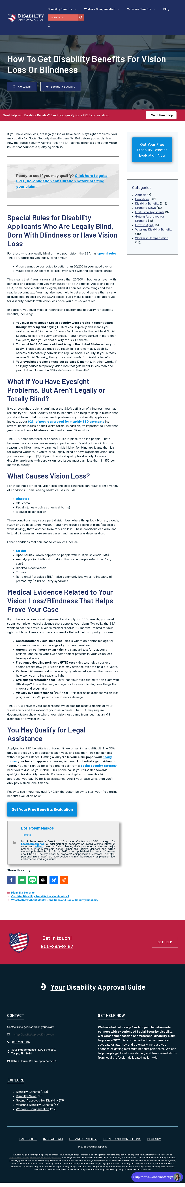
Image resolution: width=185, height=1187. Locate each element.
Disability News (145, 208)
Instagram (53, 1139)
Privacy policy (83, 1139)
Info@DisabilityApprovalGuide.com (34, 1034)
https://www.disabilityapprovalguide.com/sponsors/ (35, 1157)
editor (39, 846)
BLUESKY (154, 1139)
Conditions (142, 199)
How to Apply (144, 225)
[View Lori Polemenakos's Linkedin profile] (14, 843)
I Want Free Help (161, 115)
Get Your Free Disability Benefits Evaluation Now (152, 149)
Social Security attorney (99, 765)
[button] (49, 26)
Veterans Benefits (139, 9)
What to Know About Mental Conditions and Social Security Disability (54, 900)
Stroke (21, 550)
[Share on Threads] (43, 880)
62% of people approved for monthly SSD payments (66, 421)
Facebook (28, 1139)
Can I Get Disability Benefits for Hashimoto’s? (40, 896)
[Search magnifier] (81, 17)
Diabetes (22, 499)
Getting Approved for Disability (37, 1100)
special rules (107, 253)
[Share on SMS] (32, 880)
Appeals (140, 195)
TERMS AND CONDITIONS (122, 1139)
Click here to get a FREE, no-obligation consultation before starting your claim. (61, 181)
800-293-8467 (57, 946)
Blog (166, 9)
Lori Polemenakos (37, 828)
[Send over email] (22, 880)
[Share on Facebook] (11, 880)
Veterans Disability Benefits (153, 229)
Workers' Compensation (151, 238)
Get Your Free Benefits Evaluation (42, 809)
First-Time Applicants (149, 212)
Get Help (165, 942)
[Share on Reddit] (64, 880)
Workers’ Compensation (99, 9)
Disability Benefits (60, 9)
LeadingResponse (32, 843)
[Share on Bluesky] (54, 880)
